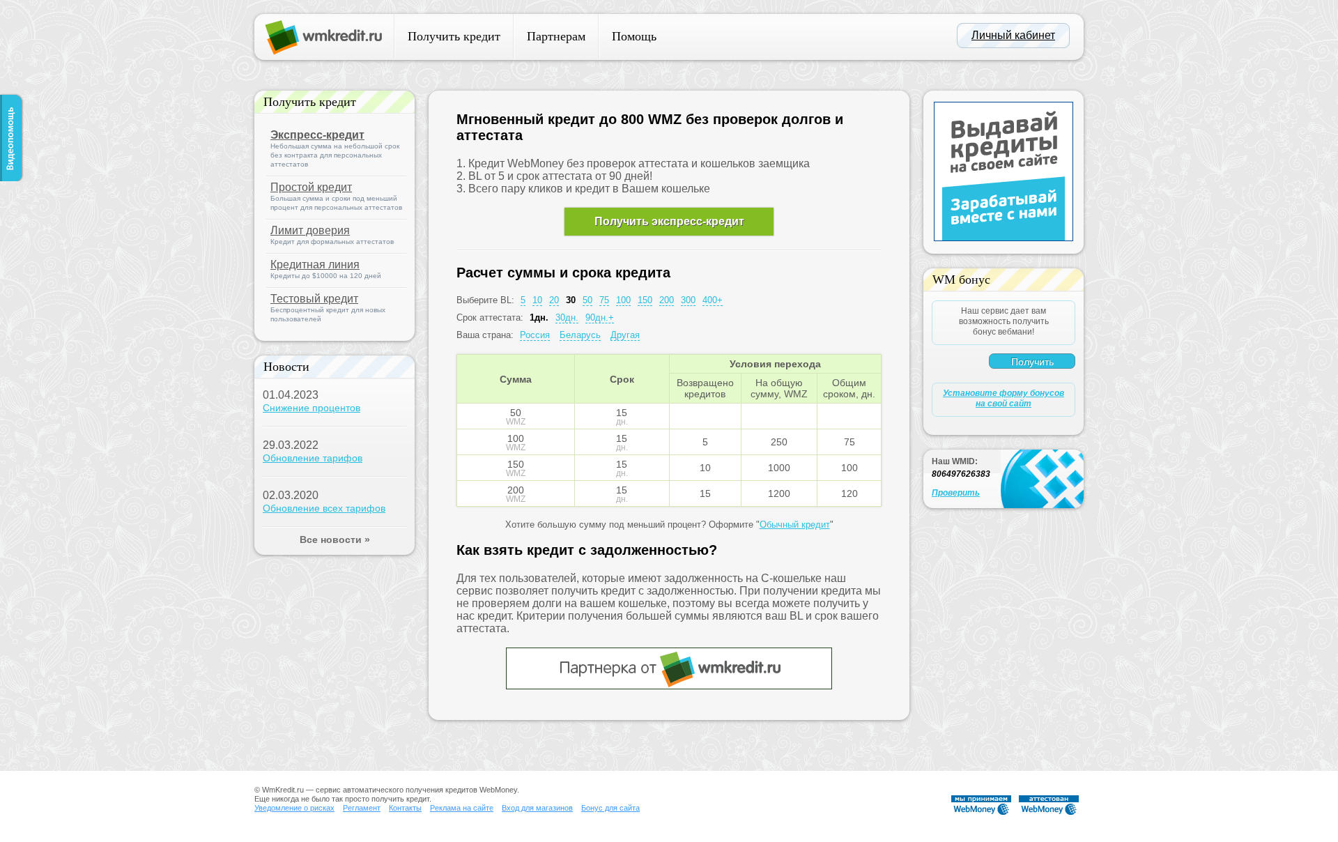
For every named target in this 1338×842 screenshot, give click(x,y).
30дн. (566, 317)
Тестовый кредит (314, 299)
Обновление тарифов (312, 458)
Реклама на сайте (461, 808)
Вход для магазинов (537, 808)
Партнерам (556, 36)
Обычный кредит (795, 524)
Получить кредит (454, 36)
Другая (625, 335)
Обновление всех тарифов (324, 508)
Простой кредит (311, 187)
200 (666, 300)
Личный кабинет (1013, 35)
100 (623, 300)
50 (587, 300)
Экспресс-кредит (317, 135)
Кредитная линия (315, 264)
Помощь (634, 36)
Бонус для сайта (610, 808)
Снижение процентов (311, 407)
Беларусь (580, 335)
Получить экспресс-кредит (669, 221)
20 (554, 300)
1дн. (539, 317)
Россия (535, 335)
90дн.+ (599, 317)
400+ (712, 300)
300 (688, 300)
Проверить (956, 493)
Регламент (361, 808)
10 (537, 300)
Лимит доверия (310, 230)
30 (571, 300)
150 (645, 300)
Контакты (405, 808)
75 (604, 300)
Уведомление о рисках (294, 808)
